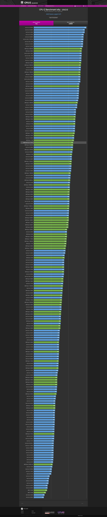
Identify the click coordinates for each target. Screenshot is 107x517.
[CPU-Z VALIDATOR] (29, 2)
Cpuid (61, 513)
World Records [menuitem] (32, 5)
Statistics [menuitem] (23, 5)
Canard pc (50, 513)
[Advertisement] (67, 2)
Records (22, 512)
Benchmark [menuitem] (41, 5)
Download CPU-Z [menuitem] (50, 5)
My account (33, 512)
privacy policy (80, 515)
